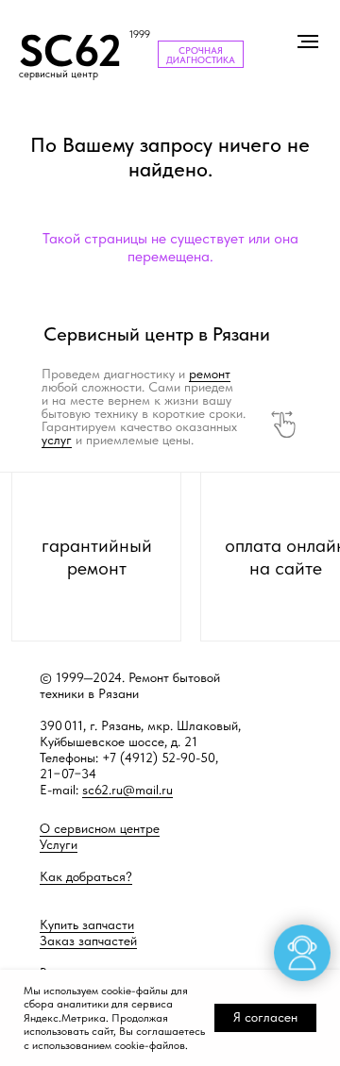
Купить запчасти (87, 924)
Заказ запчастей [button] (88, 940)
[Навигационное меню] (308, 41)
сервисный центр (58, 74)
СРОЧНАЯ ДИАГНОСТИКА (200, 54)
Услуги (58, 844)
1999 (139, 34)
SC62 (70, 50)
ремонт (209, 373)
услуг (57, 439)
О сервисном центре (100, 828)
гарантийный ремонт (97, 556)
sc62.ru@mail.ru (127, 789)
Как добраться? (86, 876)
